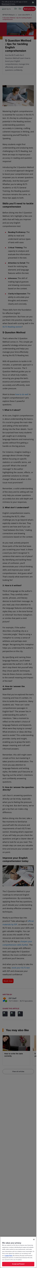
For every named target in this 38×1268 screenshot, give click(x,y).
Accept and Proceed (18, 1264)
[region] (18, 1252)
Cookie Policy (9, 1255)
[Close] (34, 1239)
